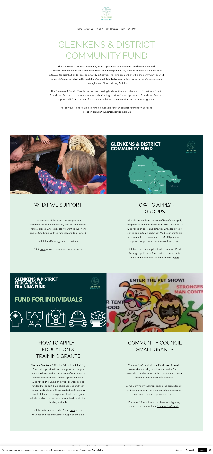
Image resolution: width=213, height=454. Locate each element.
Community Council (168, 406)
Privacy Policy (97, 450)
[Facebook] (202, 29)
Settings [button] (179, 450)
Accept (202, 450)
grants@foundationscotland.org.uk (112, 111)
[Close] (210, 450)
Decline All (190, 450)
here (42, 249)
